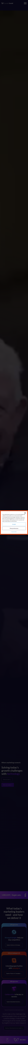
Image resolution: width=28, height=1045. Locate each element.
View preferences (14, 528)
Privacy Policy (14, 531)
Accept (14, 524)
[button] (25, 513)
